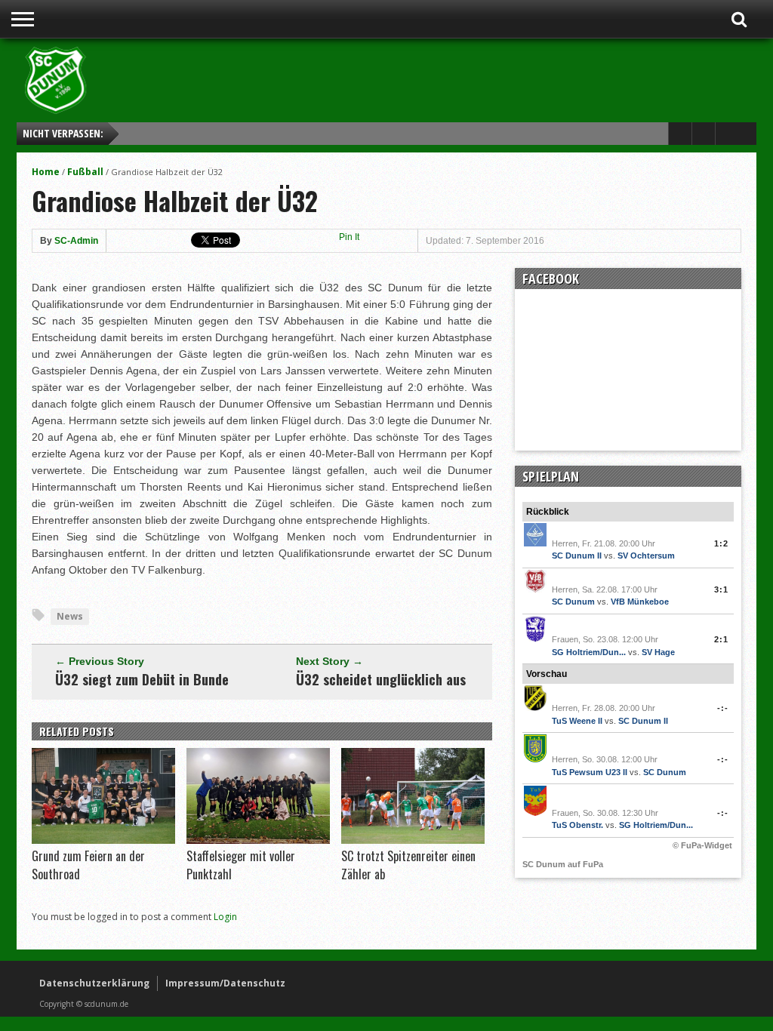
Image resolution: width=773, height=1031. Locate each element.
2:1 (721, 639)
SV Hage (658, 652)
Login (225, 916)
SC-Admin (76, 240)
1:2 (721, 543)
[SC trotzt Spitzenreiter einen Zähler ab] (413, 840)
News (70, 616)
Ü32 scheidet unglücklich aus (381, 679)
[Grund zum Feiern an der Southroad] (103, 840)
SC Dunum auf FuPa (562, 864)
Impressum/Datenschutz (225, 983)
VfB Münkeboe (640, 601)
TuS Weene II (577, 720)
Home (46, 171)
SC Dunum (573, 601)
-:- (722, 707)
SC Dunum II (577, 555)
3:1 (721, 589)
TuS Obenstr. (577, 824)
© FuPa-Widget (702, 845)
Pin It (349, 237)
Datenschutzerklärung (94, 983)
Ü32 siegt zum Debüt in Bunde (142, 679)
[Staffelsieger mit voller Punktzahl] (258, 840)
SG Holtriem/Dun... (589, 652)
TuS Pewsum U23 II (589, 772)
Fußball (85, 171)
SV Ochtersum (646, 555)
